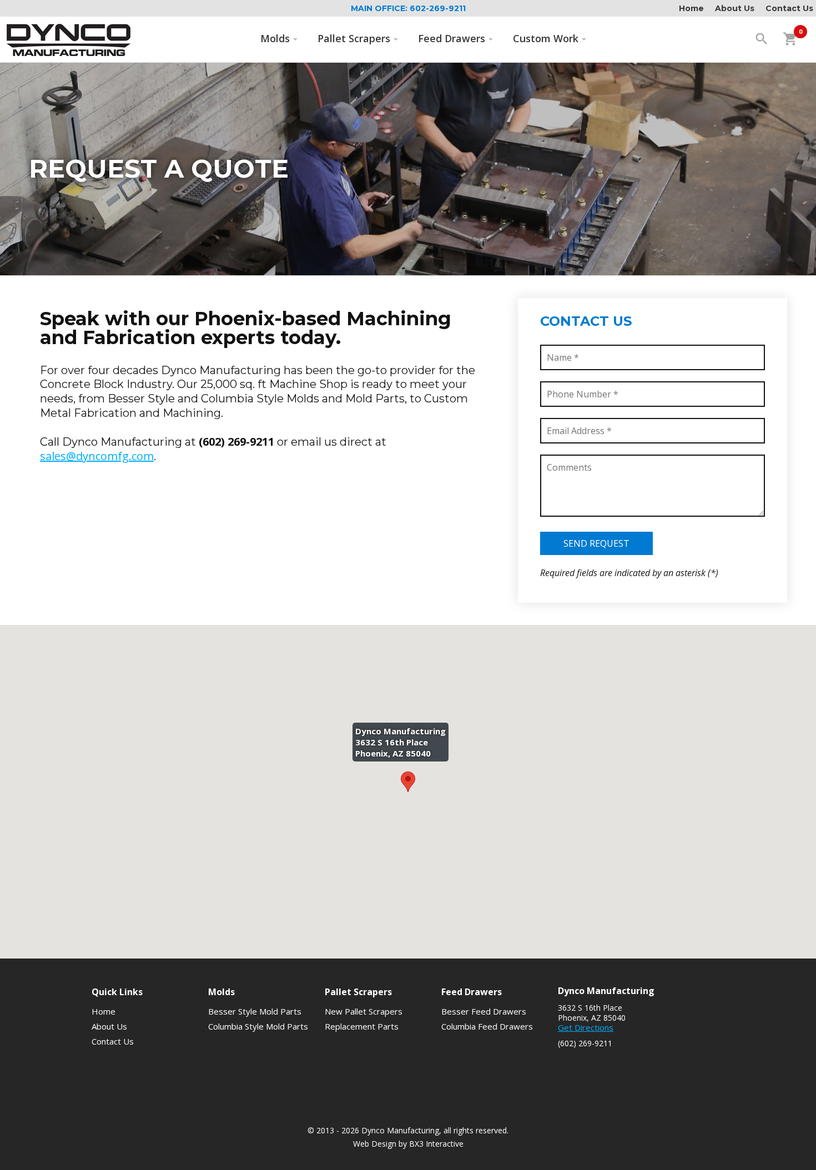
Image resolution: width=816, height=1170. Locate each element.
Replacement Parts (362, 1026)
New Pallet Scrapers (363, 1011)
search (761, 39)
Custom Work (545, 38)
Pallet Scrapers (354, 38)
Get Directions (585, 1027)
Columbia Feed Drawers (487, 1026)
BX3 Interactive (436, 1143)
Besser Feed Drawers (483, 1011)
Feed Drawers (451, 38)
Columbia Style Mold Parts (258, 1026)
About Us (734, 8)
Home (691, 8)
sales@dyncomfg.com (97, 455)
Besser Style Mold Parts (254, 1011)
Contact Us (789, 8)
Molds (275, 38)
